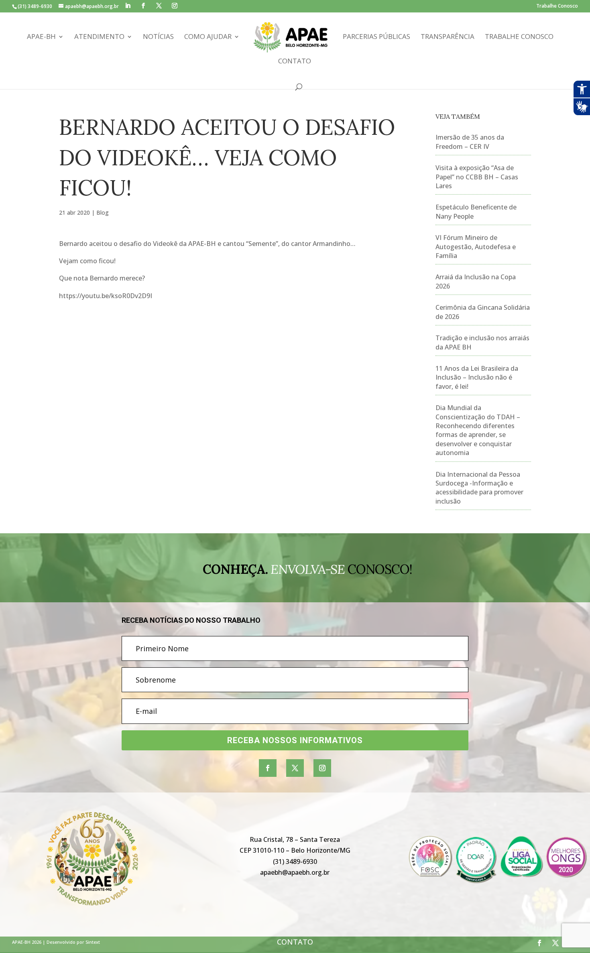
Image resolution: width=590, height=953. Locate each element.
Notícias (158, 37)
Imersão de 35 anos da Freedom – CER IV (469, 141)
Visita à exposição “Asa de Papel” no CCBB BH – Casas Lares (476, 176)
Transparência (447, 37)
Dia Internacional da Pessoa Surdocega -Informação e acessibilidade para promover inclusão (479, 488)
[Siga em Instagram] (322, 768)
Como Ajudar (208, 37)
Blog (102, 212)
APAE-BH (41, 37)
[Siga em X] (295, 768)
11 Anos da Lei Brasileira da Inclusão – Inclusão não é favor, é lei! (476, 377)
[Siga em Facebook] (268, 768)
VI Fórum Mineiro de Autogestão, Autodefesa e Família (475, 246)
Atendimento (99, 37)
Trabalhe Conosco (557, 6)
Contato (294, 61)
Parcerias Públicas (376, 37)
